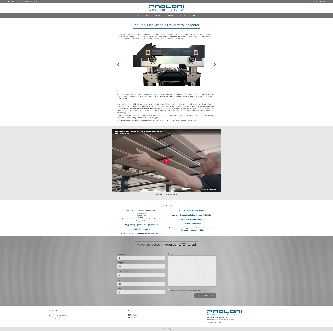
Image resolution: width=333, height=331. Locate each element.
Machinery (159, 15)
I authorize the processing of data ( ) (187, 290)
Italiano (315, 1)
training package (190, 120)
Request (170, 254)
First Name (121, 254)
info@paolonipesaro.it (31, 1)
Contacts (193, 15)
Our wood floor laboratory (59, 315)
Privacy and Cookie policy (59, 318)
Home (138, 15)
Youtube (133, 318)
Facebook (133, 315)
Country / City (122, 271)
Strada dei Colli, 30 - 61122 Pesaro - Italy (220, 320)
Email (119, 280)
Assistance (172, 15)
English (322, 1)
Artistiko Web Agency (167, 329)
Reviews (183, 15)
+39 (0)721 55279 (14, 1)
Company (147, 15)
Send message (206, 295)
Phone (119, 288)
